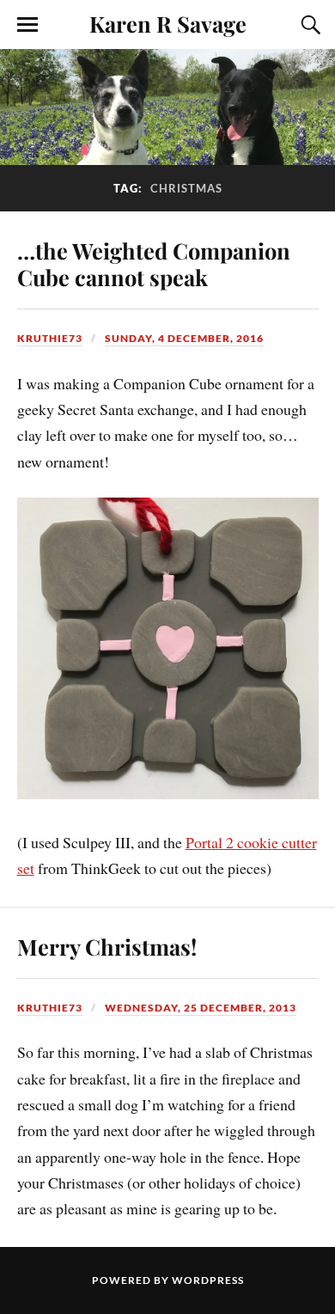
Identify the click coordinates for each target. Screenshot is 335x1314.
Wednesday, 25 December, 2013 (200, 1007)
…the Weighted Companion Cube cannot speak (153, 263)
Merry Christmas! (107, 946)
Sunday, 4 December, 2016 (184, 338)
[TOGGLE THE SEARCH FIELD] (308, 25)
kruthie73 (49, 338)
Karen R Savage (168, 23)
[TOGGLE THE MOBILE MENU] (27, 25)
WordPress (208, 1280)
